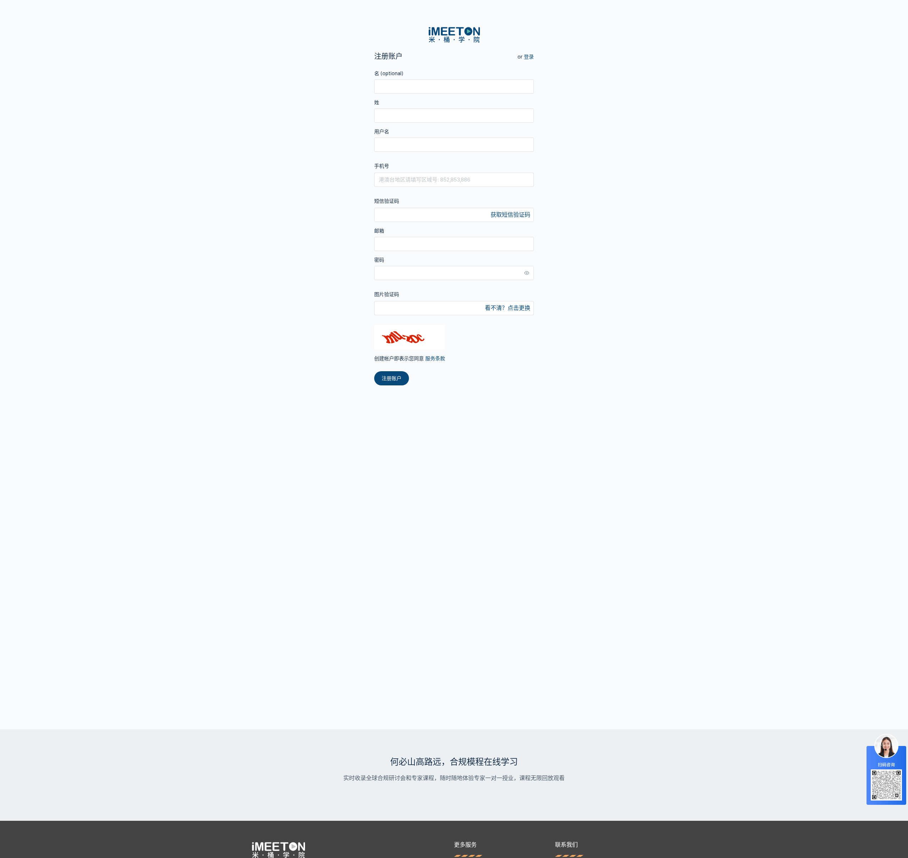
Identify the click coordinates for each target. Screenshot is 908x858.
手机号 (381, 166)
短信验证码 (386, 201)
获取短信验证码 (510, 214)
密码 (379, 260)
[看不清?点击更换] (409, 337)
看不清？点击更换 (507, 308)
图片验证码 (386, 294)
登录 (529, 57)
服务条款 (435, 358)
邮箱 (379, 231)
